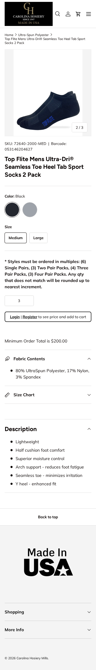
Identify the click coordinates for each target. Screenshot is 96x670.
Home (9, 35)
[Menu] (88, 14)
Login (15, 316)
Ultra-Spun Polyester (33, 35)
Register (30, 316)
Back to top (48, 517)
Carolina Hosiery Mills (32, 658)
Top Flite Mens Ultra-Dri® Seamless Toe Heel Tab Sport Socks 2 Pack (45, 41)
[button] (78, 14)
